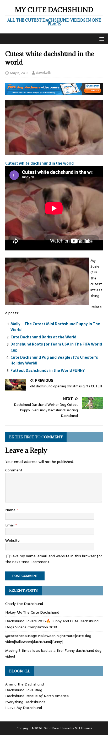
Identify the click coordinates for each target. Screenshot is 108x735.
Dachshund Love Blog (23, 690)
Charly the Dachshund (24, 603)
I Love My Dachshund (23, 708)
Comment (14, 470)
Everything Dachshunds (25, 702)
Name (11, 510)
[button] (101, 38)
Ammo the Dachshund (24, 684)
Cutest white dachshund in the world (39, 163)
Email (10, 525)
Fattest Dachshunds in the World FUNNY (47, 370)
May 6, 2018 (19, 73)
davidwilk (43, 73)
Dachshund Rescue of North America (37, 696)
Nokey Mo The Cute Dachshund (32, 612)
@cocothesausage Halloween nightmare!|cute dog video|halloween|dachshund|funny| (48, 638)
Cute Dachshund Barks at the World (43, 337)
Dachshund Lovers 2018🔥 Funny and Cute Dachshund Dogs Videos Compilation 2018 (52, 624)
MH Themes (83, 728)
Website (12, 540)
